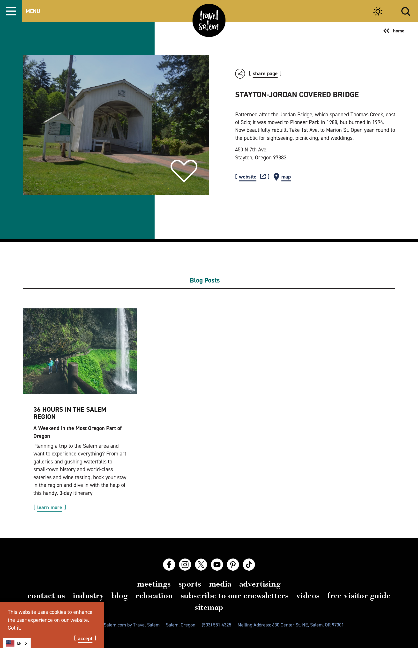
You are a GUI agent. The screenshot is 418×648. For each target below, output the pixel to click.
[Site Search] (405, 11)
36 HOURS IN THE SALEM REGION (69, 413)
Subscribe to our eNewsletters (235, 595)
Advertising (260, 584)
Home (398, 31)
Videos (308, 595)
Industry (88, 595)
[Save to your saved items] (184, 171)
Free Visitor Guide (359, 595)
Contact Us (46, 595)
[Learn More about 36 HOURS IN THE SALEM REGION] (80, 351)
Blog (120, 595)
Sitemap (209, 607)
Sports (190, 584)
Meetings (154, 584)
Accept (85, 638)
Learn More (49, 507)
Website (247, 177)
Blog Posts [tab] (205, 280)
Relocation (154, 595)
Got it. (14, 627)
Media (220, 584)
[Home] (209, 20)
